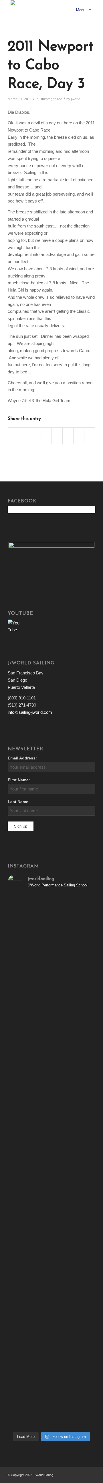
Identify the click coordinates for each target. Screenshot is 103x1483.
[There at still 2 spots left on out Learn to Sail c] (51, 1220)
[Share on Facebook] (13, 436)
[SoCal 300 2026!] (51, 1044)
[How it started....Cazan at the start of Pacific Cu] (51, 1003)
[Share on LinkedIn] (46, 436)
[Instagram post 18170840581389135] (51, 1200)
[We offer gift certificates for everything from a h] (51, 1409)
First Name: (19, 780)
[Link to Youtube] (91, 1474)
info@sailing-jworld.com (30, 712)
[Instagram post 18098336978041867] (51, 1054)
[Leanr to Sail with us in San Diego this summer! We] (51, 1027)
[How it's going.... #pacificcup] (51, 986)
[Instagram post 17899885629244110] (51, 1158)
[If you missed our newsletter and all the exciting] (51, 941)
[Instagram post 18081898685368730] (51, 1148)
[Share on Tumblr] (57, 436)
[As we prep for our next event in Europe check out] (51, 906)
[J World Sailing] (13, 10)
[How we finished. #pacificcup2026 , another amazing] (51, 973)
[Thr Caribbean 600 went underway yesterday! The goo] (51, 1179)
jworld (75, 99)
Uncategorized (50, 99)
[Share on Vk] (68, 436)
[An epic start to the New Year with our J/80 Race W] (51, 1255)
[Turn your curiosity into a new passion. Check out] (51, 1374)
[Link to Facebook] (82, 1474)
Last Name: (19, 802)
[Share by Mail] (89, 436)
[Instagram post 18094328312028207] (51, 1138)
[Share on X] (24, 436)
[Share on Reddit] (79, 436)
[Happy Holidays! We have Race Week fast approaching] (51, 1335)
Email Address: (22, 758)
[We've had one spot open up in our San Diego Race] (51, 1294)
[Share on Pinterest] (35, 436)
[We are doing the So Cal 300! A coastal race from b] (51, 1096)
